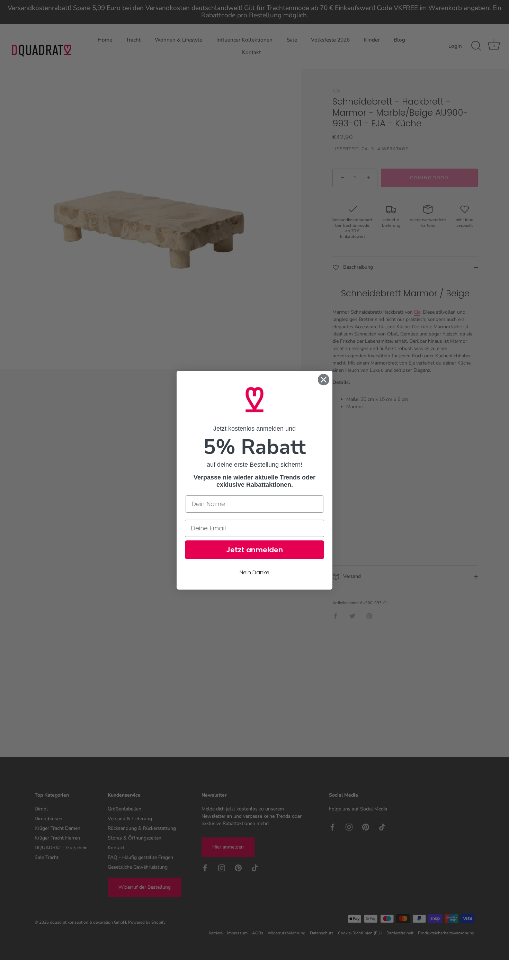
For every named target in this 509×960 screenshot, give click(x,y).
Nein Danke (254, 572)
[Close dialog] (324, 380)
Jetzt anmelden (254, 549)
